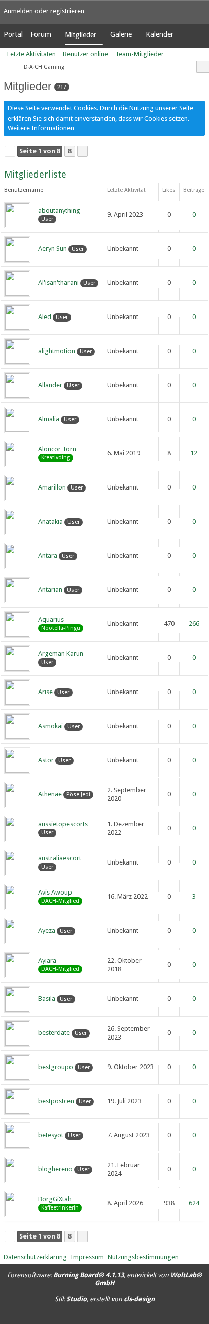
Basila (46, 998)
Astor (46, 760)
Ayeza (46, 930)
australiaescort (59, 858)
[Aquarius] (17, 623)
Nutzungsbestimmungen (143, 1257)
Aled (44, 317)
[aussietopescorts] (17, 828)
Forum (40, 34)
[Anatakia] (17, 521)
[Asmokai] (17, 726)
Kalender (159, 34)
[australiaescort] (17, 862)
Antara (47, 555)
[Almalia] (17, 419)
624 (194, 1203)
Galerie (121, 34)
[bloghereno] (17, 1169)
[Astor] (17, 760)
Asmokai (50, 726)
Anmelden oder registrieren (44, 11)
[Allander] (17, 385)
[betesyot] (17, 1135)
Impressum (87, 1257)
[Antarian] (17, 589)
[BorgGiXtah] (17, 1203)
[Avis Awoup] (17, 896)
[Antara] (17, 555)
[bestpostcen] (17, 1101)
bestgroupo (55, 1067)
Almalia (48, 419)
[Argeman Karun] (17, 657)
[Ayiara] (17, 964)
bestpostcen (56, 1101)
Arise (45, 692)
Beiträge (193, 190)
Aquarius (51, 619)
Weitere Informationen (41, 128)
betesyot (50, 1135)
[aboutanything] (17, 214)
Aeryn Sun (52, 248)
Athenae (50, 794)
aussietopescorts (63, 824)
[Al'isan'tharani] (17, 282)
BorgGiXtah (55, 1199)
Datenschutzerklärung (35, 1257)
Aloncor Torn (57, 449)
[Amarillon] (17, 487)
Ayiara (47, 960)
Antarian (50, 589)
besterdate (54, 1033)
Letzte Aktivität (126, 190)
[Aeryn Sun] (17, 248)
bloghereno (55, 1169)
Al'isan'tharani (58, 282)
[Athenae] (17, 794)
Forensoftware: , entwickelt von (104, 1279)
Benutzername (23, 190)
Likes (169, 190)
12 (193, 453)
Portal (13, 34)
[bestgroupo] (17, 1067)
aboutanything (59, 210)
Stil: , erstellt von (105, 1299)
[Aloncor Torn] (17, 453)
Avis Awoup (55, 892)
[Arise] (17, 692)
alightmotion (56, 351)
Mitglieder (80, 35)
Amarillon (52, 487)
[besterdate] (17, 1033)
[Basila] (17, 998)
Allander (50, 385)
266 (194, 623)
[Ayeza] (17, 930)
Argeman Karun (60, 653)
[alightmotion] (17, 351)
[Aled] (17, 317)
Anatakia (50, 521)
